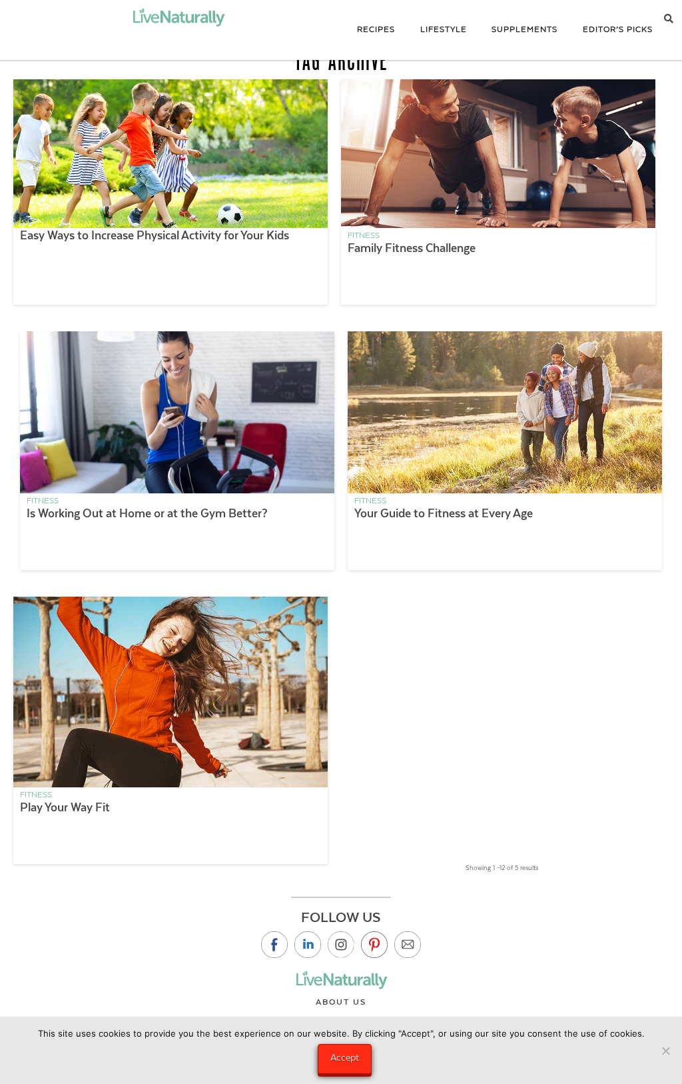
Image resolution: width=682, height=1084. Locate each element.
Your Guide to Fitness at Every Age (443, 513)
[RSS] (407, 944)
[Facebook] (274, 944)
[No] (665, 1050)
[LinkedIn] (307, 944)
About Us (341, 1002)
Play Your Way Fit (65, 807)
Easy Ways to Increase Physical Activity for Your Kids (154, 235)
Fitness (364, 235)
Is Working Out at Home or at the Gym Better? (147, 513)
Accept (344, 1057)
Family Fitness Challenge (412, 248)
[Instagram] (341, 944)
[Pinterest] (374, 944)
